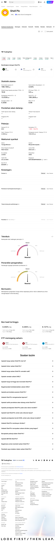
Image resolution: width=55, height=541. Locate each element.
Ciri (16, 481)
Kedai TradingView (19, 517)
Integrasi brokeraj (45, 493)
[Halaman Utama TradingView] (5, 2)
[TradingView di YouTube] (39, 460)
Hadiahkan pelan (19, 485)
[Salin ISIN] (42, 159)
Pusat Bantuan (18, 510)
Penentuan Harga (19, 482)
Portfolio (3, 514)
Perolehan (3, 507)
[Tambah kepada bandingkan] (16, 69)
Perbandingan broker (20, 493)
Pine (2, 494)
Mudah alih (3, 524)
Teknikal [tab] (37, 26)
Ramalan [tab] (43, 26)
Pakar (31, 501)
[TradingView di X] (33, 460)
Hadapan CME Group (20, 498)
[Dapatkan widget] (42, 31)
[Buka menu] (2, 2)
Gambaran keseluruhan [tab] (7, 26)
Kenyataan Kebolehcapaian (21, 530)
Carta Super (4, 481)
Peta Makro (3, 518)
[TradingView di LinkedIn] (44, 460)
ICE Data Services (19, 466)
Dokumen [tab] (24, 26)
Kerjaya (17, 511)
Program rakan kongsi (46, 494)
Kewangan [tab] (17, 26)
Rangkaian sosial (33, 481)
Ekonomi (3, 505)
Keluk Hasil (3, 515)
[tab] (43, 173)
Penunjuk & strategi (34, 500)
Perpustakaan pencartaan (47, 482)
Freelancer (32, 503)
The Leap (17, 494)
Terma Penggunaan (19, 524)
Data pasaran (18, 484)
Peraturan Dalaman (34, 487)
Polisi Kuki (17, 528)
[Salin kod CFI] (7, 164)
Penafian (17, 526)
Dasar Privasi (18, 527)
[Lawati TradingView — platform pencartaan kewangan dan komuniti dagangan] (6, 52)
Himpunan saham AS (19, 501)
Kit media (17, 513)
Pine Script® (4, 520)
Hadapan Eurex (18, 500)
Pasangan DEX (4, 493)
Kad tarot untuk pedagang (21, 518)
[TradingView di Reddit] (52, 460)
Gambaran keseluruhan (20, 490)
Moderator (32, 488)
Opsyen (3, 517)
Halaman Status (18, 534)
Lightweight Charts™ (46, 484)
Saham (2, 485)
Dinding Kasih (33, 482)
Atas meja (3, 526)
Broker (16, 491)
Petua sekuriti (18, 531)
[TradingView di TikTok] (50, 460)
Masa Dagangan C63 (20, 520)
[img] (30, 14)
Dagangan (32, 493)
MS (41, 2)
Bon (2, 488)
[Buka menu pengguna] (44, 2)
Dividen (3, 508)
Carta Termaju (45, 485)
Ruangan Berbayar (34, 504)
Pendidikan (32, 494)
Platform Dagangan (46, 487)
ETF (2, 487)
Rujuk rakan (32, 484)
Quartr (21, 473)
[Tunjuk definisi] (12, 85)
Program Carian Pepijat (20, 533)
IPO (2, 510)
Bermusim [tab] (49, 26)
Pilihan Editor (33, 495)
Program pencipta (34, 485)
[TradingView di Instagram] (42, 460)
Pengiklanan (44, 491)
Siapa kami (17, 505)
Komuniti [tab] (30, 26)
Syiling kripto (4, 490)
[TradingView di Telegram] (47, 460)
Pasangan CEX (4, 491)
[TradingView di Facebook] (36, 460)
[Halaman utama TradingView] (6, 460)
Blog (16, 508)
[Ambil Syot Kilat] (39, 31)
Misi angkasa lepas (19, 507)
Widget (43, 481)
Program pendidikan (46, 495)
